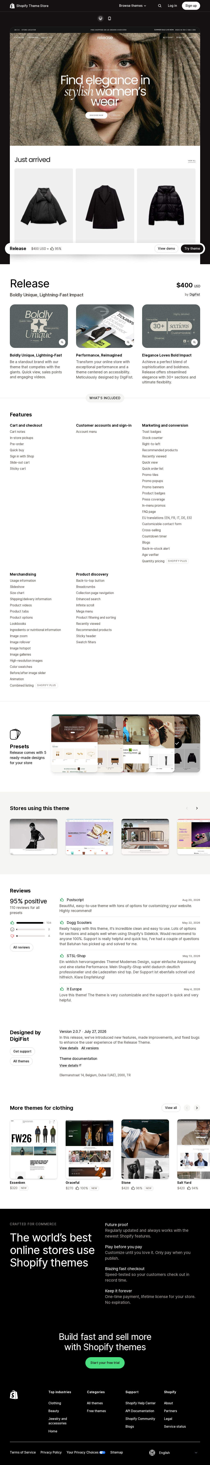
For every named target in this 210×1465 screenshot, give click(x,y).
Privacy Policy (51, 1452)
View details (68, 1048)
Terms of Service (23, 1452)
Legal (168, 1419)
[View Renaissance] (74, 743)
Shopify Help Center (141, 1403)
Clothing (54, 1403)
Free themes (96, 1411)
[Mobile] (109, 18)
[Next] (197, 808)
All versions (90, 1048)
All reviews (21, 947)
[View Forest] (100, 743)
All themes (21, 1061)
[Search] (159, 5)
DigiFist (194, 294)
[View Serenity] (126, 743)
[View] (33, 837)
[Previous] (187, 808)
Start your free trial (105, 1363)
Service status (175, 1426)
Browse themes (131, 6)
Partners (170, 1411)
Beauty (53, 1411)
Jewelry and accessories (57, 1421)
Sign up (191, 6)
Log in (172, 6)
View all (171, 1108)
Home (52, 1431)
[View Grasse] (151, 743)
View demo (166, 248)
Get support (22, 1051)
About (168, 1403)
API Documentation (140, 1411)
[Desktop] (100, 18)
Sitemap (116, 1452)
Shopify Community (140, 1419)
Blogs (130, 1426)
